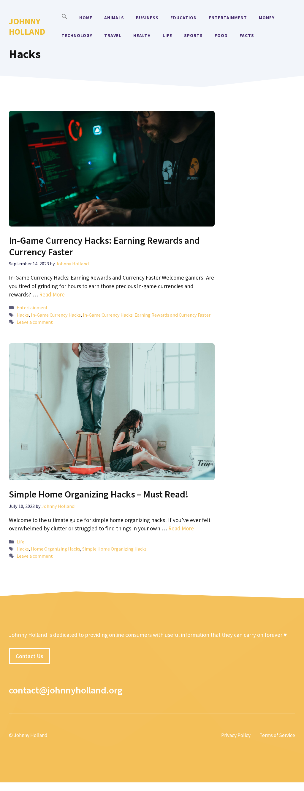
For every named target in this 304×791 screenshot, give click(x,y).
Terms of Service (277, 735)
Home (85, 17)
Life (167, 35)
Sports (193, 35)
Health (142, 35)
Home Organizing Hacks (55, 549)
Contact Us (29, 656)
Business (147, 17)
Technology (76, 35)
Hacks (23, 315)
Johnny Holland (27, 26)
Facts (247, 35)
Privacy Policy (236, 735)
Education (183, 17)
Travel (112, 35)
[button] (64, 18)
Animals (114, 17)
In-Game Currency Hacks (56, 315)
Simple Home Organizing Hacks (114, 549)
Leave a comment (35, 322)
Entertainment (228, 17)
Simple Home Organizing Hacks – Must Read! (99, 494)
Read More (52, 294)
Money (267, 17)
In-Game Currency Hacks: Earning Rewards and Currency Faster (104, 246)
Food (221, 35)
